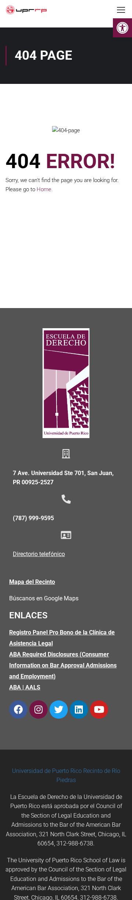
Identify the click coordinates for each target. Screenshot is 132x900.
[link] (122, 27)
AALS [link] (32, 687)
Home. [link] (45, 189)
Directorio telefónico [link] (39, 554)
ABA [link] (15, 687)
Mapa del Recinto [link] (32, 581)
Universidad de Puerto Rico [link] (47, 770)
